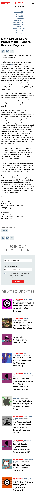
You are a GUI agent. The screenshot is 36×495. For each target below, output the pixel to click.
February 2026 (19, 18)
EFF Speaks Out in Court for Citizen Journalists (21, 467)
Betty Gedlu (29, 459)
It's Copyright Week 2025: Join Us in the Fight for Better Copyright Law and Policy (22, 427)
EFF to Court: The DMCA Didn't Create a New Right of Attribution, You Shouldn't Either (23, 383)
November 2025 (18, 24)
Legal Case (16, 335)
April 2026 (18, 14)
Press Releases (18, 6)
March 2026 (19, 16)
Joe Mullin (28, 299)
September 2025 (19, 28)
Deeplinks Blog (18, 299)
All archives (19, 33)
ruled (12, 64)
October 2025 (18, 26)
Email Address (8, 257)
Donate (20, 2)
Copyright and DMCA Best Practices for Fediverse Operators (23, 325)
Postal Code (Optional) (10, 266)
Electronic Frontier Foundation (6, 3)
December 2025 (18, 22)
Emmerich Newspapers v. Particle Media (20, 340)
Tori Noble (23, 375)
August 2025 (18, 30)
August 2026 (18, 12)
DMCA (5, 230)
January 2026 (18, 20)
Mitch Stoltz (17, 461)
